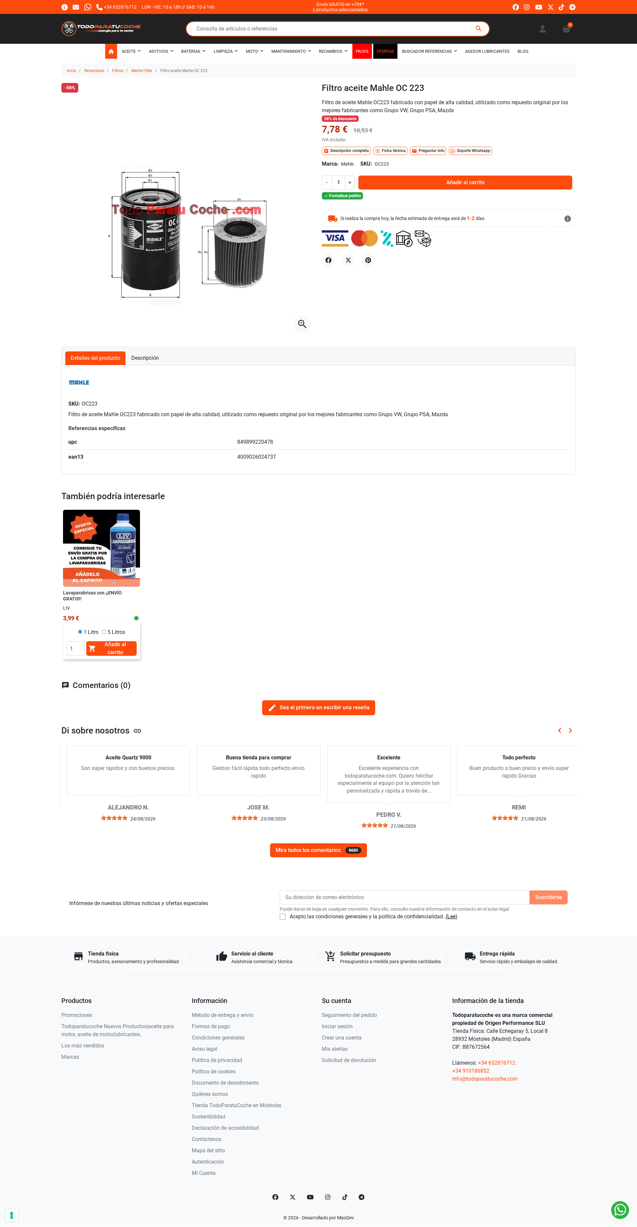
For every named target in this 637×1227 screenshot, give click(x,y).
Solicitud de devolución (349, 1060)
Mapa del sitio (208, 1150)
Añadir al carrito (465, 182)
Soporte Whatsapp (473, 150)
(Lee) (452, 916)
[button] (566, 29)
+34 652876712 (496, 1063)
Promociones (76, 1015)
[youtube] (538, 7)
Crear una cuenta (342, 1038)
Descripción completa (346, 151)
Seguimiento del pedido (349, 1015)
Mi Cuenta (204, 1173)
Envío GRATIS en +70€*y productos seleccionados (340, 7)
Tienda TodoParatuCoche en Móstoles (236, 1105)
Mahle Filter (141, 70)
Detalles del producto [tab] (95, 358)
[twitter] (550, 7)
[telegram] (572, 7)
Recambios (94, 70)
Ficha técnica (390, 151)
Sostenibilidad (208, 1116)
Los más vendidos (82, 1045)
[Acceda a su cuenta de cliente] (542, 29)
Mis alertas (335, 1049)
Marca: (330, 164)
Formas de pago (211, 1026)
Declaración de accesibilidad (225, 1128)
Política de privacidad (217, 1060)
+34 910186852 (470, 1071)
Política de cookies (214, 1071)
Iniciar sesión (337, 1026)
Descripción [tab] (145, 358)
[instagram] (527, 7)
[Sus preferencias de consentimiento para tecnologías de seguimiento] (11, 1215)
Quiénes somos (210, 1094)
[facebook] (516, 7)
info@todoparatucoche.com (485, 1079)
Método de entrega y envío (222, 1015)
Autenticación (208, 1162)
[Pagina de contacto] (64, 7)
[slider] (109, 817)
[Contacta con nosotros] (76, 7)
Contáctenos (206, 1139)
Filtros (117, 70)
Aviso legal (204, 1049)
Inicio (71, 70)
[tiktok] (561, 7)
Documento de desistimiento (225, 1083)
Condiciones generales (218, 1038)
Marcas (70, 1057)
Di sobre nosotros (101, 730)
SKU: (366, 164)
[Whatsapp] (87, 7)
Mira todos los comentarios (317, 850)
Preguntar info (428, 151)
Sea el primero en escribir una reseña (319, 707)
